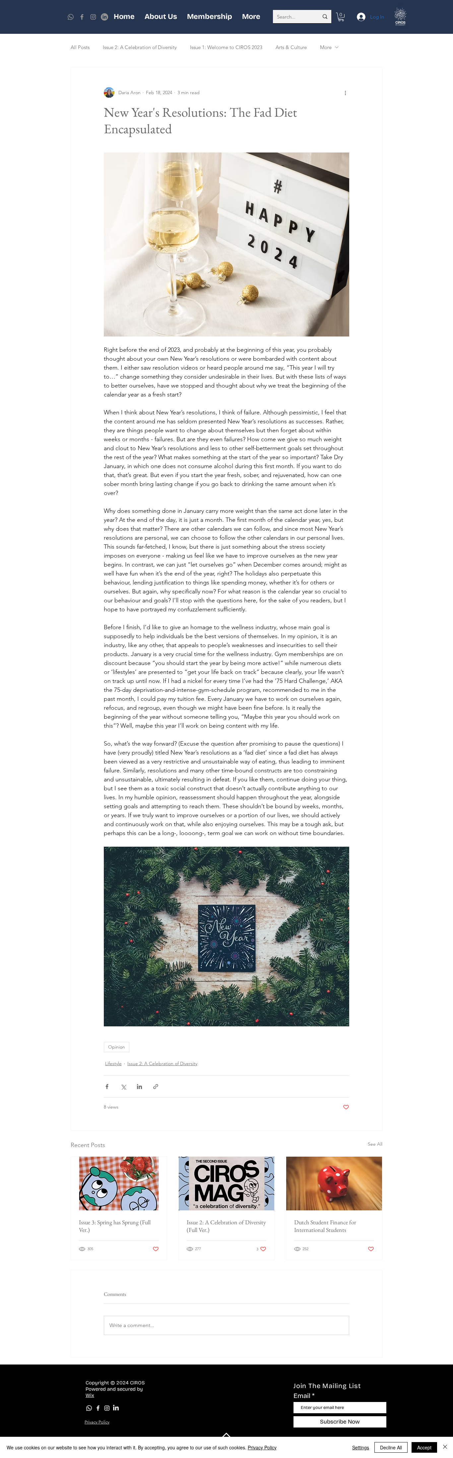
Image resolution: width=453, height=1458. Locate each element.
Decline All (391, 1447)
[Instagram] (93, 17)
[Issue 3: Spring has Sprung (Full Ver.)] (119, 1183)
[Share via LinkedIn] (139, 1086)
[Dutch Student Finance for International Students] (334, 1183)
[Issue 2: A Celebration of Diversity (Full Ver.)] (227, 1183)
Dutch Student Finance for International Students (325, 1226)
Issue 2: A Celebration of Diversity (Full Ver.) (226, 1226)
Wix (90, 1395)
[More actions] (345, 92)
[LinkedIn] (115, 1408)
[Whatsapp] (70, 17)
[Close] (445, 1447)
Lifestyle (113, 1063)
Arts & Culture (291, 47)
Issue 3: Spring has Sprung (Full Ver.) (115, 1226)
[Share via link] (156, 1086)
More (326, 47)
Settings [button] (360, 1447)
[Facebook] (82, 17)
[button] (341, 17)
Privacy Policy (262, 1447)
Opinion (116, 1047)
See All (375, 1144)
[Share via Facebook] (107, 1086)
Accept (424, 1447)
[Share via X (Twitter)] (123, 1086)
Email (301, 1395)
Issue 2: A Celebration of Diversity (140, 47)
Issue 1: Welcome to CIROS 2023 (226, 47)
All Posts (80, 47)
